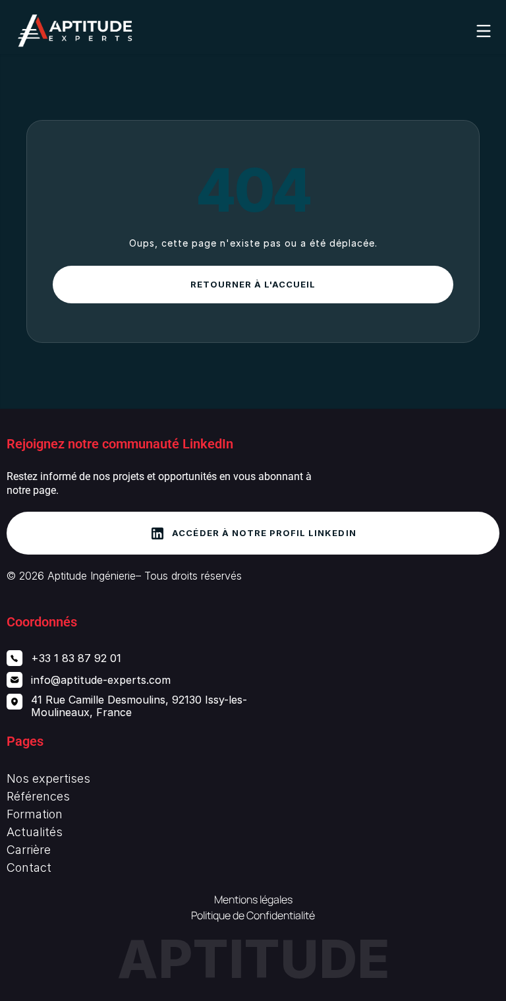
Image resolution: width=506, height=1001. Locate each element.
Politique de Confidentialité (253, 915)
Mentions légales (253, 899)
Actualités (35, 832)
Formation (35, 814)
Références (38, 796)
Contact (29, 867)
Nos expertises (48, 778)
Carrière (29, 850)
